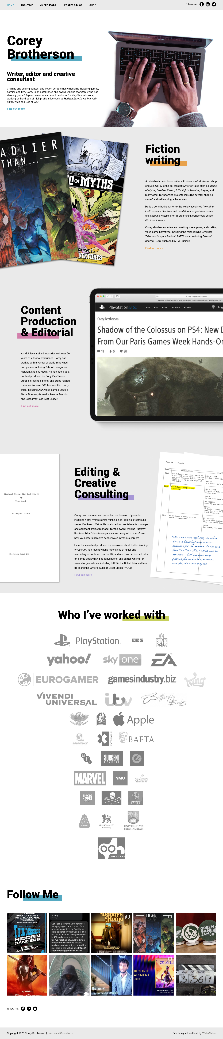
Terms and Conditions (60, 1033)
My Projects (48, 5)
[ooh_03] (111, 848)
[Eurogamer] (58, 679)
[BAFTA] (136, 738)
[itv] (119, 699)
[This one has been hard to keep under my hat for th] (27, 933)
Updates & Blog (73, 5)
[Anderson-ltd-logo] (84, 821)
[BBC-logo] (137, 640)
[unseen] (101, 719)
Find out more (16, 108)
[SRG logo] (161, 640)
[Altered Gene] (137, 758)
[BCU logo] (106, 821)
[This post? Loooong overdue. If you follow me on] (111, 933)
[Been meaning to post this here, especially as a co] (153, 975)
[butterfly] (163, 699)
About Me (27, 5)
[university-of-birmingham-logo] (133, 821)
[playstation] (87, 640)
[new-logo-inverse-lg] (104, 738)
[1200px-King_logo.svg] (195, 679)
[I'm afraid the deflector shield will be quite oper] (69, 975)
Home (10, 5)
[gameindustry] (141, 679)
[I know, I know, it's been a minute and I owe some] (27, 975)
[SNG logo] (87, 797)
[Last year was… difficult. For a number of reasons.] (153, 933)
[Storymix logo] (141, 778)
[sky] (121, 659)
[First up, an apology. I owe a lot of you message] (196, 975)
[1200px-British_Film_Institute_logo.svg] (86, 758)
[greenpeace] (79, 738)
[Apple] (133, 719)
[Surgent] (112, 758)
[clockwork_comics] (79, 719)
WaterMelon (209, 1033)
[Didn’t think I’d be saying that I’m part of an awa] (196, 933)
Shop (92, 5)
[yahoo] (69, 659)
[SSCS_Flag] (111, 797)
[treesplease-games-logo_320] (135, 797)
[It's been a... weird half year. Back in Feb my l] (111, 975)
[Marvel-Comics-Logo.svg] (90, 778)
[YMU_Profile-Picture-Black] (120, 778)
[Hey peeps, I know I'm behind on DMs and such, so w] (69, 933)
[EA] (163, 659)
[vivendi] (67, 699)
